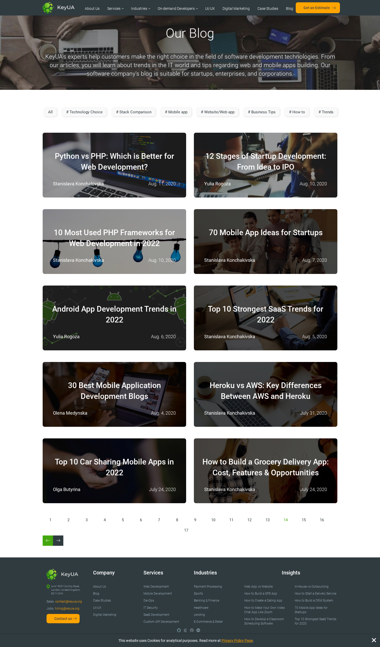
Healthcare (201, 608)
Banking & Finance (206, 600)
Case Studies (267, 8)
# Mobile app (176, 112)
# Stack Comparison (133, 112)
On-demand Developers (176, 8)
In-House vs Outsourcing (312, 586)
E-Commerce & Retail (208, 622)
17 (186, 530)
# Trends (325, 112)
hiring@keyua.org (67, 608)
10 (213, 520)
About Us (92, 8)
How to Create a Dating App (263, 600)
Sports (198, 593)
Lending (199, 615)
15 (304, 520)
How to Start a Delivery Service (315, 593)
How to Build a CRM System (314, 600)
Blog (289, 8)
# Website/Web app (217, 112)
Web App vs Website (258, 586)
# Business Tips (262, 112)
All (50, 112)
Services (113, 8)
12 (249, 520)
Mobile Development (157, 593)
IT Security (150, 608)
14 (286, 520)
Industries (139, 8)
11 (231, 520)
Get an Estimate (316, 8)
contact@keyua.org (68, 601)
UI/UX (210, 8)
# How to (297, 112)
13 (267, 520)
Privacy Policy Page (237, 640)
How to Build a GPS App (260, 593)
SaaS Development (156, 615)
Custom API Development (161, 622)
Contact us (63, 619)
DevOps (148, 600)
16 (322, 520)
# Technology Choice (84, 112)
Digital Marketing (236, 8)
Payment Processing (208, 586)
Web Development (156, 586)
